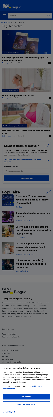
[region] (26, 390)
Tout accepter (26, 397)
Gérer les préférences (26, 404)
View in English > (10, 412)
